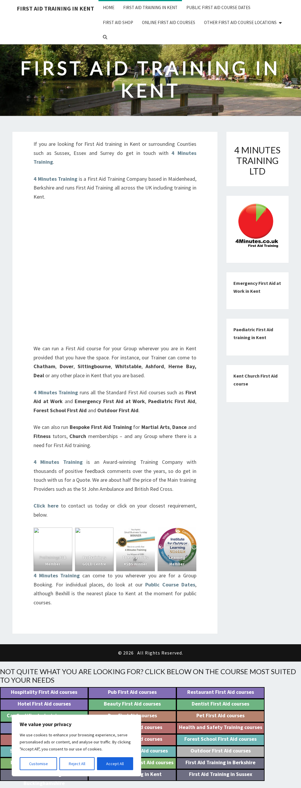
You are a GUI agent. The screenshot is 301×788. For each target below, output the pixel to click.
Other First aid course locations (240, 22)
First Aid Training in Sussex (220, 774)
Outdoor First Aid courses (220, 750)
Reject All (77, 763)
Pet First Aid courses (220, 715)
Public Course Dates (170, 584)
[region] (76, 745)
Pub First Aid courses (132, 692)
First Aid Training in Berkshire (220, 762)
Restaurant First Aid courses (220, 692)
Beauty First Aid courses (132, 703)
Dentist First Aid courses (220, 703)
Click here (46, 505)
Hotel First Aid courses (44, 703)
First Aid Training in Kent (55, 8)
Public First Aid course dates (218, 7)
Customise (38, 763)
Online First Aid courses (168, 22)
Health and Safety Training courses (220, 727)
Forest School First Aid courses (220, 738)
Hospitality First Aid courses (44, 692)
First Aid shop (118, 22)
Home (108, 7)
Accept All (115, 763)
